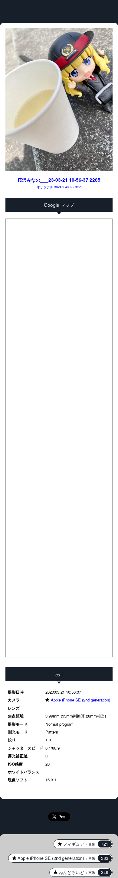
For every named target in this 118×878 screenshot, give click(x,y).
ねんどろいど (79, 872)
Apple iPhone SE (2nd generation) (77, 700)
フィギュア (81, 844)
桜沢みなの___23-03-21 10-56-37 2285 (59, 183)
